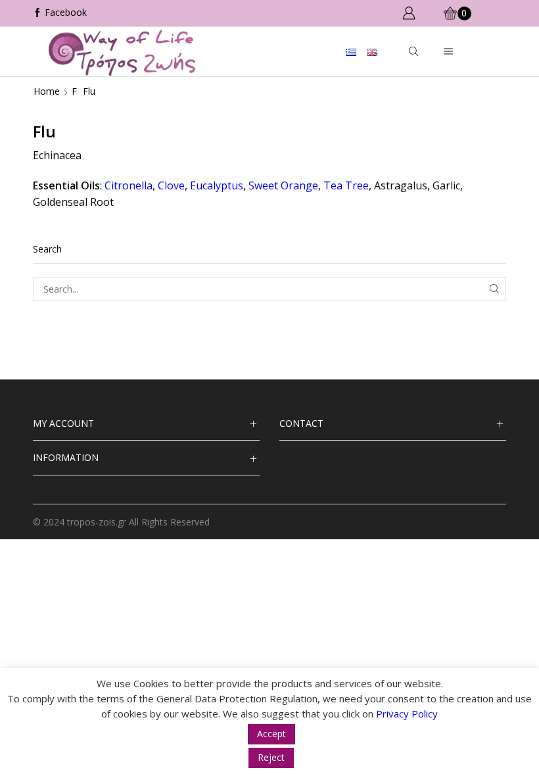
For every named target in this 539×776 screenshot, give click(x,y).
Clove (171, 185)
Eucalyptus (216, 185)
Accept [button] (271, 733)
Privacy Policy (407, 713)
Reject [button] (271, 757)
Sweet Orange (283, 185)
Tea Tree (346, 185)
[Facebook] (60, 13)
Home (47, 91)
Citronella (128, 185)
